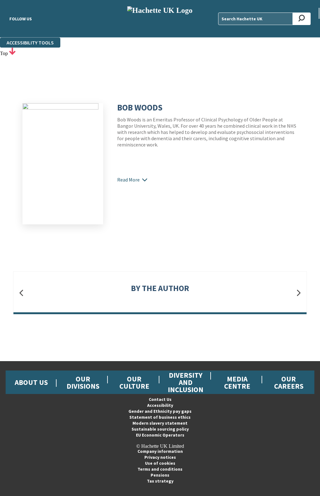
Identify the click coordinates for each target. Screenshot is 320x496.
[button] (21, 293)
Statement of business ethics (160, 417)
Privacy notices (160, 457)
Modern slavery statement (160, 423)
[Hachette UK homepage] (159, 18)
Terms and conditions (160, 469)
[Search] (302, 19)
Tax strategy (160, 481)
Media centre (237, 382)
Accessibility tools (30, 42)
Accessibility (160, 405)
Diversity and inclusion (185, 382)
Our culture (134, 382)
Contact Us (160, 399)
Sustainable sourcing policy (160, 429)
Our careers (288, 382)
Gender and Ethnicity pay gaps (160, 411)
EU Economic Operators (160, 435)
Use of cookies (160, 463)
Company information (160, 451)
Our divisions (83, 382)
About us (31, 382)
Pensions (160, 475)
